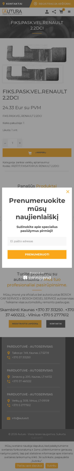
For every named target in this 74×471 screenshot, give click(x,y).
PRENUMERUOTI (37, 254)
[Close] (68, 192)
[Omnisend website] (37, 275)
